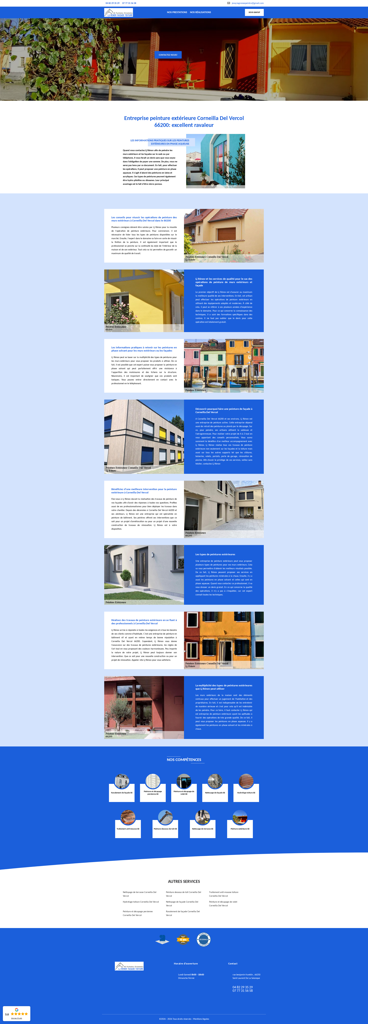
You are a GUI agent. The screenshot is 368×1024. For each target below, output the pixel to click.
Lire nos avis (16, 1018)
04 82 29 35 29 (112, 3)
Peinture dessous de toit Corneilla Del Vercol (183, 894)
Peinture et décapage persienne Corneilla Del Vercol (138, 913)
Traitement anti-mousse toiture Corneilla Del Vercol (223, 894)
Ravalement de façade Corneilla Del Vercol (183, 913)
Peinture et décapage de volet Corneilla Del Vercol (223, 904)
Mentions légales (201, 1019)
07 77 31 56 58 (129, 3)
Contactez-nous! (168, 55)
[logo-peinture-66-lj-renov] (118, 12)
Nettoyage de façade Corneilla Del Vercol (182, 904)
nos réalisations (200, 12)
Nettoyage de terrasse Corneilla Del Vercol (139, 894)
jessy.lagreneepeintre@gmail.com (248, 3)
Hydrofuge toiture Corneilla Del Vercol (141, 902)
